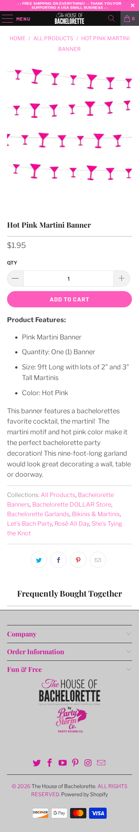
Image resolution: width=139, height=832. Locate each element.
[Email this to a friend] (98, 560)
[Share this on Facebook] (58, 560)
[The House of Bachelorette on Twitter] (37, 763)
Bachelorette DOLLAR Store (71, 504)
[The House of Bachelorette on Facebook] (50, 763)
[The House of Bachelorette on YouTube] (62, 763)
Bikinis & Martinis (96, 514)
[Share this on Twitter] (39, 560)
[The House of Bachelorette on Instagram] (88, 763)
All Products (58, 494)
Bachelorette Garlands (38, 514)
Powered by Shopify (84, 794)
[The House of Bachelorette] (70, 18)
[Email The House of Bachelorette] (101, 763)
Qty (12, 263)
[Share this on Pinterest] (78, 560)
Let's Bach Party (29, 523)
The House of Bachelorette (63, 786)
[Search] (112, 18)
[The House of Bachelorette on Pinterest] (75, 763)
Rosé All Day (71, 523)
